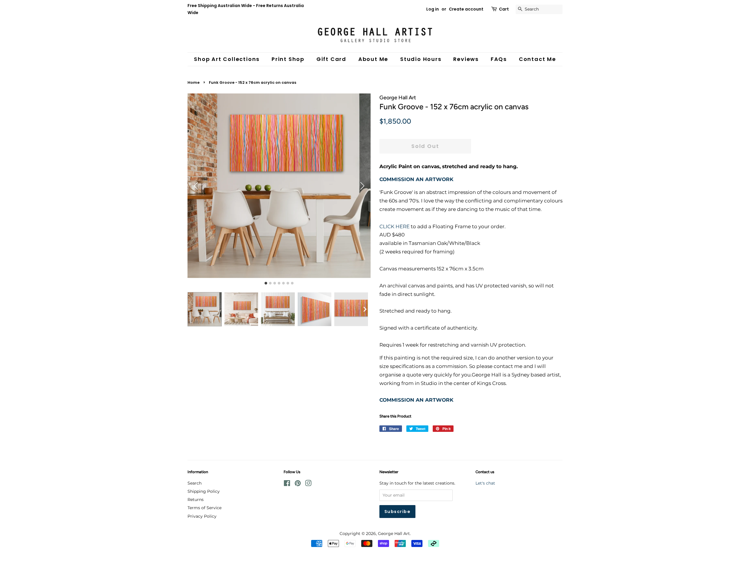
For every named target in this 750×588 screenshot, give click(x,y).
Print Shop (288, 59)
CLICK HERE (394, 226)
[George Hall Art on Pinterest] (297, 484)
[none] (365, 309)
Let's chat (485, 483)
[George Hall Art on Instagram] (308, 484)
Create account (466, 9)
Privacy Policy (202, 516)
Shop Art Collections (227, 59)
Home (194, 82)
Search (195, 483)
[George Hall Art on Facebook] (287, 484)
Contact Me (537, 59)
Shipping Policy (204, 491)
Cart (504, 9)
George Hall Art (394, 533)
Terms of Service (204, 507)
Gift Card (331, 59)
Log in (432, 9)
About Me (373, 59)
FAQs (499, 59)
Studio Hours (421, 59)
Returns (196, 499)
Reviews (466, 59)
